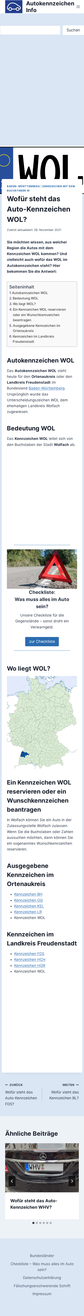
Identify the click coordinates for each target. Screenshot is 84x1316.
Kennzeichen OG (28, 900)
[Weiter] (71, 1181)
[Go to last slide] (12, 1181)
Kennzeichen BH (28, 894)
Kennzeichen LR (28, 912)
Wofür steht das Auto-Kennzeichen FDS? (21, 1094)
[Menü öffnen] (78, 6)
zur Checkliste (42, 641)
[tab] (33, 1223)
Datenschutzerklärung (42, 1278)
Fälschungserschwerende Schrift (42, 1286)
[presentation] (42, 1167)
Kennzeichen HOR (29, 965)
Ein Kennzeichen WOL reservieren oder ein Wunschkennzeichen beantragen (39, 314)
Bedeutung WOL (25, 298)
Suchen (73, 30)
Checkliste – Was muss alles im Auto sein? (42, 1267)
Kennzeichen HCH (29, 959)
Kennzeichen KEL (29, 906)
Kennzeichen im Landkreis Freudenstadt (33, 339)
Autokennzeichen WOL (30, 293)
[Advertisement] (42, 95)
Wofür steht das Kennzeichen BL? (64, 1091)
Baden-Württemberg (23, 186)
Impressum (42, 1294)
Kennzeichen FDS (29, 954)
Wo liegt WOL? (24, 304)
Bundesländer (42, 1256)
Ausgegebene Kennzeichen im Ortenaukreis (36, 328)
